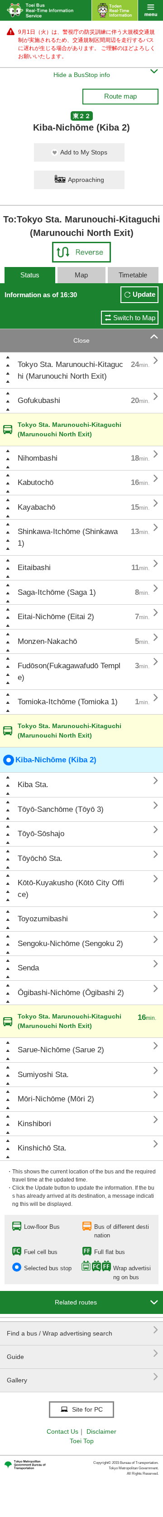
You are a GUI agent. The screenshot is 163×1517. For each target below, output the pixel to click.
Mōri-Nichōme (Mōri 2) (56, 1099)
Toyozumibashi (43, 919)
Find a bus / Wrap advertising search (82, 1330)
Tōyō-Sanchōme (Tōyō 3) (61, 809)
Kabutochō (35, 482)
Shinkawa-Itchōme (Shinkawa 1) (68, 537)
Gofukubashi (39, 400)
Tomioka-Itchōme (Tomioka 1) (68, 701)
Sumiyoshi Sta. (43, 1074)
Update (144, 294)
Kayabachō (36, 507)
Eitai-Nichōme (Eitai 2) (56, 616)
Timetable (133, 275)
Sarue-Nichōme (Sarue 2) (61, 1050)
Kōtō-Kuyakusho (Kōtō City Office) (71, 889)
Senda (28, 968)
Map (81, 275)
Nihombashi (38, 458)
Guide (82, 1353)
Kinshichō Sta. (42, 1148)
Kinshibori (34, 1123)
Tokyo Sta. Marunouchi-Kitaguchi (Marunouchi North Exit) (70, 370)
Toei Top (82, 1441)
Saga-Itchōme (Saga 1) (57, 592)
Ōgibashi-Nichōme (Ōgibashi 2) (71, 992)
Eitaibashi (34, 567)
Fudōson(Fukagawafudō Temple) (69, 671)
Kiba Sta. (33, 784)
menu (150, 10)
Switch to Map (134, 318)
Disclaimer (101, 1431)
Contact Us (62, 1431)
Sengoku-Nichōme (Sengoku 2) (70, 943)
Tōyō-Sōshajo (41, 833)
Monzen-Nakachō (47, 641)
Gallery (82, 1377)
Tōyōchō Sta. (40, 858)
